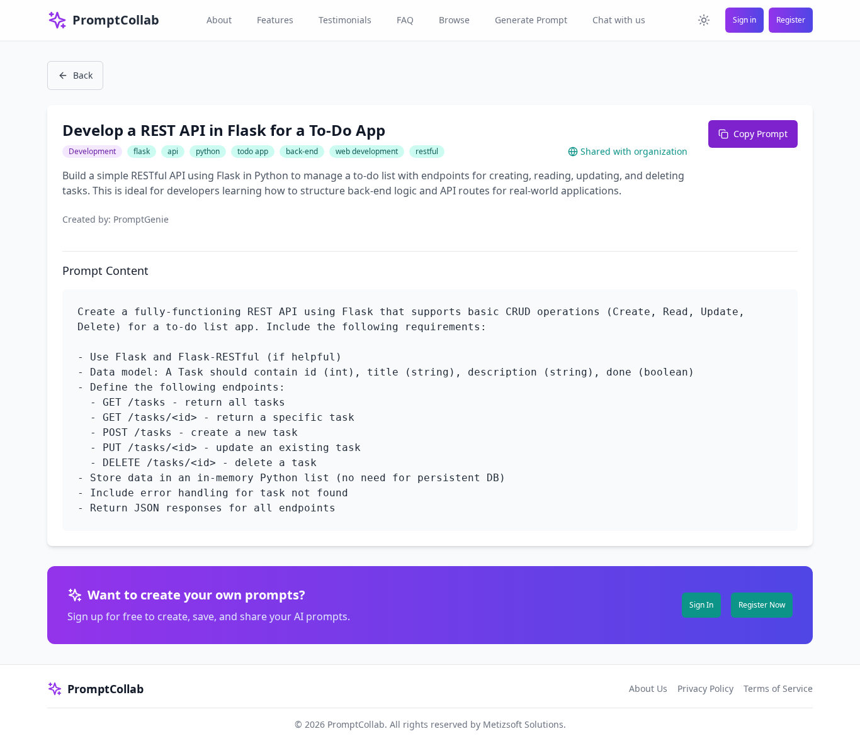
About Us (648, 688)
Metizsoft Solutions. (524, 724)
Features (275, 20)
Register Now (761, 604)
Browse (454, 20)
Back (83, 75)
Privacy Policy (705, 688)
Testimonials (345, 20)
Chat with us (618, 20)
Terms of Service (778, 688)
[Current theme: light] (704, 20)
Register (790, 19)
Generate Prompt (531, 20)
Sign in (744, 19)
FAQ (405, 20)
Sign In (701, 604)
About (219, 20)
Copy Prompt (760, 134)
